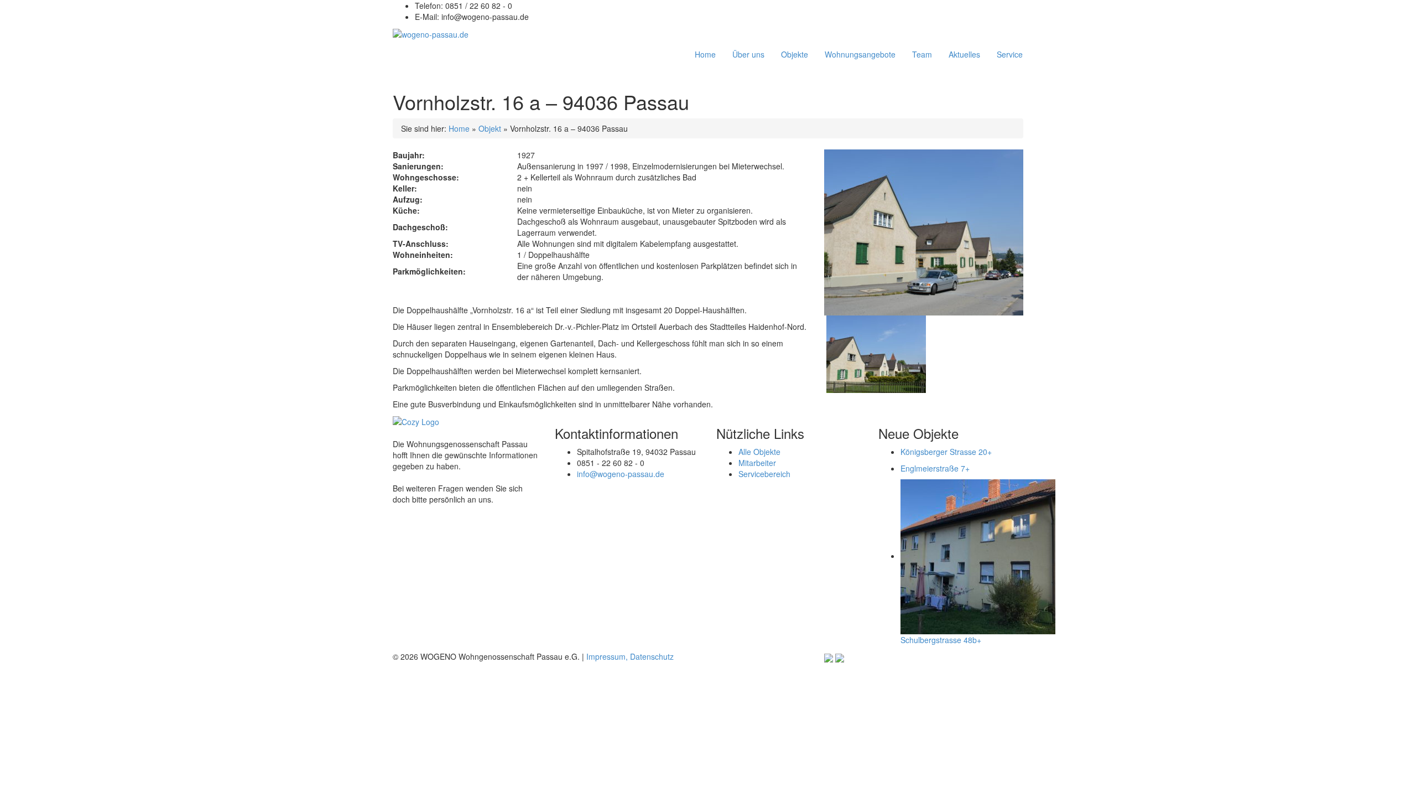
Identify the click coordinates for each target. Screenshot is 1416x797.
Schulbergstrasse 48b (940, 639)
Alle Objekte (759, 451)
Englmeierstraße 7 (935, 468)
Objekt (489, 128)
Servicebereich (764, 473)
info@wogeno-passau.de (620, 473)
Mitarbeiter (757, 462)
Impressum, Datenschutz (630, 656)
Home (459, 128)
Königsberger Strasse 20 (946, 451)
